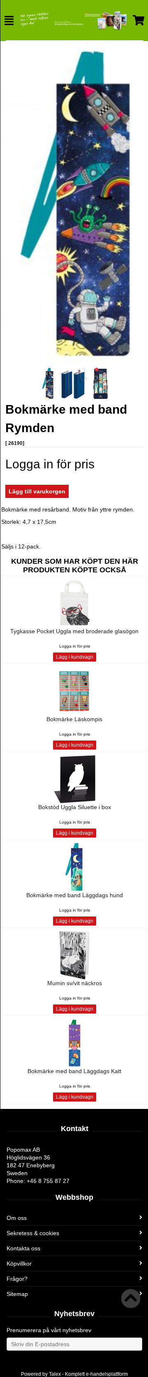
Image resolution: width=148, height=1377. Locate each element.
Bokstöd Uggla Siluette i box (74, 807)
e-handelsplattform (107, 1374)
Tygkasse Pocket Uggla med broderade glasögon (74, 631)
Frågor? (17, 1278)
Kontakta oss (23, 1248)
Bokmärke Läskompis (74, 719)
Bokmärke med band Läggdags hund (74, 895)
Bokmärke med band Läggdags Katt (74, 1071)
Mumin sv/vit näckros (74, 983)
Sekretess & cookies (33, 1233)
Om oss (17, 1218)
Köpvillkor (19, 1263)
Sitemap (17, 1294)
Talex (55, 1374)
